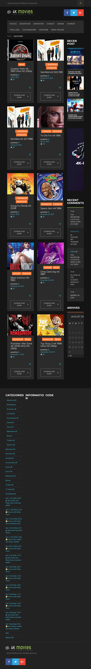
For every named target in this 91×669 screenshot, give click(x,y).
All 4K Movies (51, 64)
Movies (13, 24)
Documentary (29, 30)
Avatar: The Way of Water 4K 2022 (75, 72)
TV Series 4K (51, 68)
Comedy (50, 24)
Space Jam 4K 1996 (51, 208)
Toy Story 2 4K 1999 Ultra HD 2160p (51, 344)
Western (43, 30)
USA (7, 633)
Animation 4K (21, 198)
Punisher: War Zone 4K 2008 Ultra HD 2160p (21, 346)
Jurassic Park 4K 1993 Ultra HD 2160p (21, 70)
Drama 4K (46, 131)
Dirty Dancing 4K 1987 (50, 273)
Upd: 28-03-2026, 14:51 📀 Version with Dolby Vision (14, 548)
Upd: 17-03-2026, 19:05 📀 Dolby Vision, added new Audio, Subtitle (14, 539)
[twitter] (73, 12)
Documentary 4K (12, 418)
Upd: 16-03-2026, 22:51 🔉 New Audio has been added (14, 530)
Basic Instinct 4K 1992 (20, 279)
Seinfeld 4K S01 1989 (22, 139)
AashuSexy (74, 231)
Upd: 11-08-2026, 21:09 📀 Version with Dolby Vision (14, 512)
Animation (38, 24)
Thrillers (15, 30)
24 (70, 347)
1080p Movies (57, 30)
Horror (71, 24)
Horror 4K (9, 427)
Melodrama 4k (11, 431)
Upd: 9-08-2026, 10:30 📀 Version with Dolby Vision (13, 578)
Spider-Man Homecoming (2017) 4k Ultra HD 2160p (75, 116)
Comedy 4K (57, 131)
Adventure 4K (21, 201)
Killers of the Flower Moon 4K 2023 (75, 280)
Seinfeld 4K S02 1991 (52, 72)
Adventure (25, 24)
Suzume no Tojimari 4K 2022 (74, 240)
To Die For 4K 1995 (51, 135)
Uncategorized (11, 494)
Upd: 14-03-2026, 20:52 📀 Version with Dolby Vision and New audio (14, 521)
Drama (60, 24)
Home (9, 36)
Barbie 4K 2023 (74, 296)
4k (18, 75)
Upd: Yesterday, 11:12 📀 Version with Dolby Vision (13, 596)
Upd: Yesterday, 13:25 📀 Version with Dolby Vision (13, 606)
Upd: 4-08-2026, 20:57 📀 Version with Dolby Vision (13, 569)
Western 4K (10, 445)
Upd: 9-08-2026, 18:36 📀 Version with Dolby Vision (13, 587)
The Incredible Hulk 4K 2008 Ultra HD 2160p (75, 219)
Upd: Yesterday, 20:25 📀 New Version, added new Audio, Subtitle (14, 626)
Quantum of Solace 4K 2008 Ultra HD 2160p (74, 94)
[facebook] (67, 12)
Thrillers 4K (26, 273)
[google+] (80, 12)
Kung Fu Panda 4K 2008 (21, 207)
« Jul (69, 356)
